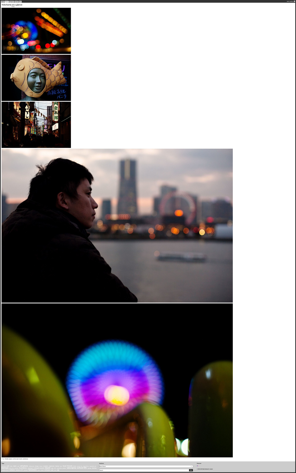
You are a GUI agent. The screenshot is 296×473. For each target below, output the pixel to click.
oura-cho (59, 468)
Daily (16, 1)
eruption (45, 466)
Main (2, 1)
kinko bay (11, 468)
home (74, 466)
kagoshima (86, 466)
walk (52, 470)
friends (7, 458)
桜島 (58, 470)
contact (211, 469)
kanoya (5, 468)
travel (20, 458)
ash (8, 466)
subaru (12, 470)
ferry (61, 466)
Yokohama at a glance (12, 5)
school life (82, 468)
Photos (6, 1)
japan (10, 458)
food (64, 466)
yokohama (25, 458)
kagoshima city (92, 466)
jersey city (79, 466)
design (37, 466)
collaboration (31, 466)
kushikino (23, 468)
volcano (47, 470)
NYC (55, 468)
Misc (20, 1)
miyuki (47, 468)
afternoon (4, 466)
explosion (52, 466)
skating (94, 468)
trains (38, 470)
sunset (26, 470)
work (288, 1)
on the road (15, 458)
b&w (11, 466)
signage (89, 468)
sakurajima (71, 468)
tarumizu (32, 470)
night (52, 468)
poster (64, 468)
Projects (11, 1)
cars (14, 466)
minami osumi (39, 468)
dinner (40, 466)
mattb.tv (291, 1)
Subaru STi (19, 470)
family (57, 466)
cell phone (24, 466)
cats (18, 466)
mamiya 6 (30, 468)
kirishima (16, 468)
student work (5, 470)
